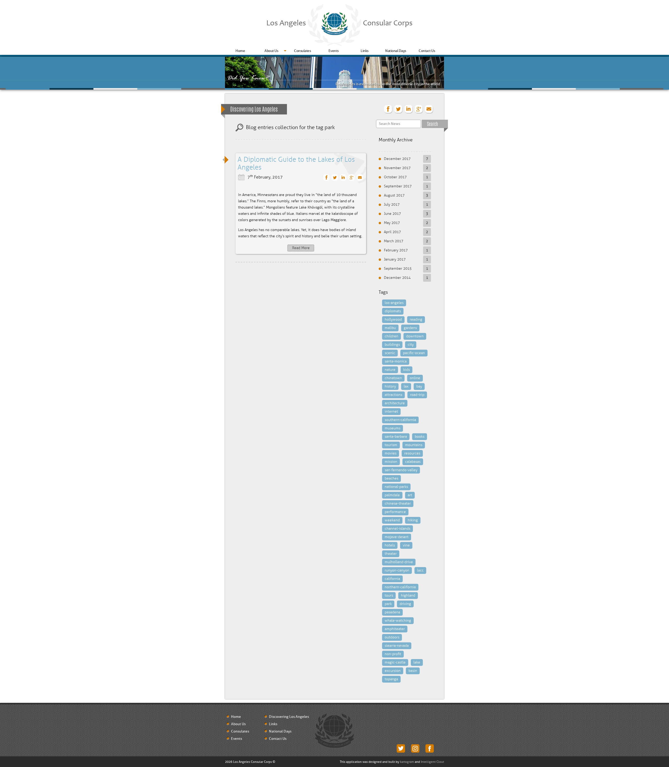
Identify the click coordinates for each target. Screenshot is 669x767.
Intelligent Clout (432, 762)
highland (408, 595)
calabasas (412, 461)
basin (412, 670)
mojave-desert (396, 537)
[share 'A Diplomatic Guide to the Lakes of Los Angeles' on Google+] (351, 177)
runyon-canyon (397, 570)
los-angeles (394, 303)
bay (419, 386)
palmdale (392, 495)
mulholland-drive (399, 562)
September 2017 (398, 186)
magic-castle (395, 662)
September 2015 (398, 268)
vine (406, 545)
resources (412, 453)
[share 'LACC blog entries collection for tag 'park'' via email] (429, 109)
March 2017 (393, 241)
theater (391, 553)
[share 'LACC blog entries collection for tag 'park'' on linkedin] (408, 109)
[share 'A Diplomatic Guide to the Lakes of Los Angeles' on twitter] (334, 177)
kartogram (407, 762)
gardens (410, 328)
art (410, 495)
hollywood (393, 319)
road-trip (417, 395)
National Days (395, 51)
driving (405, 604)
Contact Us (427, 51)
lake (416, 662)
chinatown (393, 378)
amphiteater (395, 629)
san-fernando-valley (401, 470)
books (419, 436)
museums (392, 428)
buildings (392, 344)
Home (240, 51)
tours (389, 595)
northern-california (400, 587)
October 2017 (395, 177)
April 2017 (392, 232)
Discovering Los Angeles (254, 110)
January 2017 (395, 259)
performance (395, 512)
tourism (391, 445)
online (415, 378)
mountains (413, 445)
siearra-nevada (397, 645)
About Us (271, 51)
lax (406, 386)
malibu (390, 328)
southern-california (400, 420)
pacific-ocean (414, 353)
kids (406, 369)
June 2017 (392, 213)
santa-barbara (396, 436)
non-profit (393, 654)
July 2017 (392, 204)
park (388, 604)
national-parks (396, 487)
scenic (390, 353)
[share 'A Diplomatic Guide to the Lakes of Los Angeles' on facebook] (326, 177)
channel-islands (397, 528)
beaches (391, 478)
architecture (395, 403)
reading (416, 319)
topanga (391, 679)
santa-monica (396, 361)
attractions (393, 395)
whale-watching (398, 620)
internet (391, 411)
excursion (393, 670)
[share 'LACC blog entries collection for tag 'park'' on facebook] (388, 109)
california (392, 578)
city (411, 344)
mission (391, 461)
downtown (415, 336)
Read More (301, 248)
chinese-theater (398, 503)
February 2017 (396, 250)
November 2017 (397, 168)
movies (390, 453)
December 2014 (397, 277)
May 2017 (392, 223)
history (390, 386)
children (391, 336)
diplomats (393, 311)
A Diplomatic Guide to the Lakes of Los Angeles (296, 163)
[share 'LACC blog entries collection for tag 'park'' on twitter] (398, 109)
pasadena (392, 612)
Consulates (302, 51)
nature (390, 369)
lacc (420, 570)
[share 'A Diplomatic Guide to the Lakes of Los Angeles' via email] (360, 177)
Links (364, 51)
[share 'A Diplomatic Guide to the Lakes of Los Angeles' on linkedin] (343, 177)
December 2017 (397, 159)
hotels (390, 545)
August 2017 (394, 195)
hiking (413, 520)
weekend (392, 520)
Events (333, 51)
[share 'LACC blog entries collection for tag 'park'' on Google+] (418, 109)
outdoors (392, 637)
